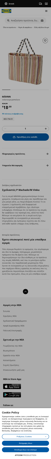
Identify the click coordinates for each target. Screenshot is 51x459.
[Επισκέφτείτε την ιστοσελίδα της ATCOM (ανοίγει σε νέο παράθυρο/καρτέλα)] (25, 455)
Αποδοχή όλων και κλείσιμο (25, 450)
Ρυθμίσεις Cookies (24, 437)
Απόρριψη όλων (25, 443)
